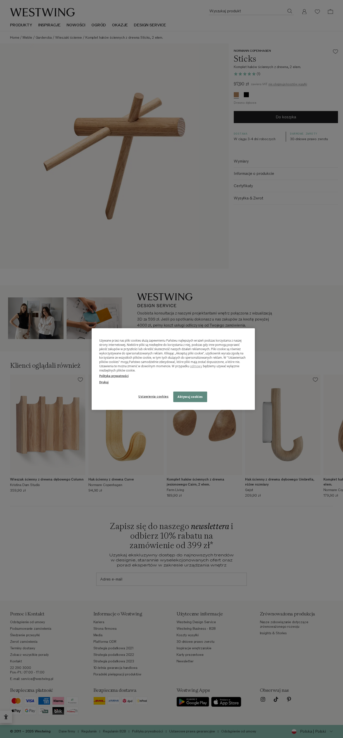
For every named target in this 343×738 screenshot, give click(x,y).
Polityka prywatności (114, 376)
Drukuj (103, 382)
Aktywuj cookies (190, 396)
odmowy (196, 366)
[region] (173, 369)
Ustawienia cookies (153, 396)
